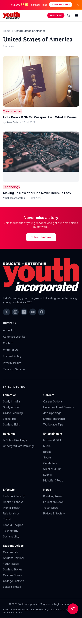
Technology (11, 187)
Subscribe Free (60, 4)
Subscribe (56, 15)
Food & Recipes (13, 525)
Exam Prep (10, 418)
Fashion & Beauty (14, 496)
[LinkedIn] (24, 312)
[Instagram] (15, 312)
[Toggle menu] (76, 15)
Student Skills (11, 424)
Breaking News (52, 496)
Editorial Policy (12, 356)
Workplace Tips (53, 424)
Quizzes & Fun (52, 469)
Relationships (11, 513)
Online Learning (13, 413)
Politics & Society (54, 513)
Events (47, 474)
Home (6, 30)
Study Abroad (11, 407)
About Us (8, 330)
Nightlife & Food (53, 480)
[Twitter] (6, 312)
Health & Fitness (13, 502)
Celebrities (50, 463)
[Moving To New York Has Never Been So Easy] (41, 157)
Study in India (11, 401)
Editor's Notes (12, 586)
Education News (53, 502)
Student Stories (12, 569)
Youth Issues (12, 111)
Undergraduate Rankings (19, 446)
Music (47, 446)
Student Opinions (14, 558)
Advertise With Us (14, 336)
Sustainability (11, 536)
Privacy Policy (12, 362)
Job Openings (52, 413)
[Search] (68, 15)
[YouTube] (32, 312)
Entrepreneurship (54, 418)
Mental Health (11, 507)
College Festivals (13, 581)
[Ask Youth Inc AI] (73, 608)
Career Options (53, 401)
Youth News (50, 507)
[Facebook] (41, 312)
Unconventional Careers (58, 407)
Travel (7, 519)
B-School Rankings (15, 440)
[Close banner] (77, 4)
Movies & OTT (52, 440)
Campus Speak (12, 575)
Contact (8, 343)
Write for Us (10, 349)
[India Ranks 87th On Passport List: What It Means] (41, 81)
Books (47, 451)
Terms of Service (14, 369)
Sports (47, 457)
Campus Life (10, 552)
